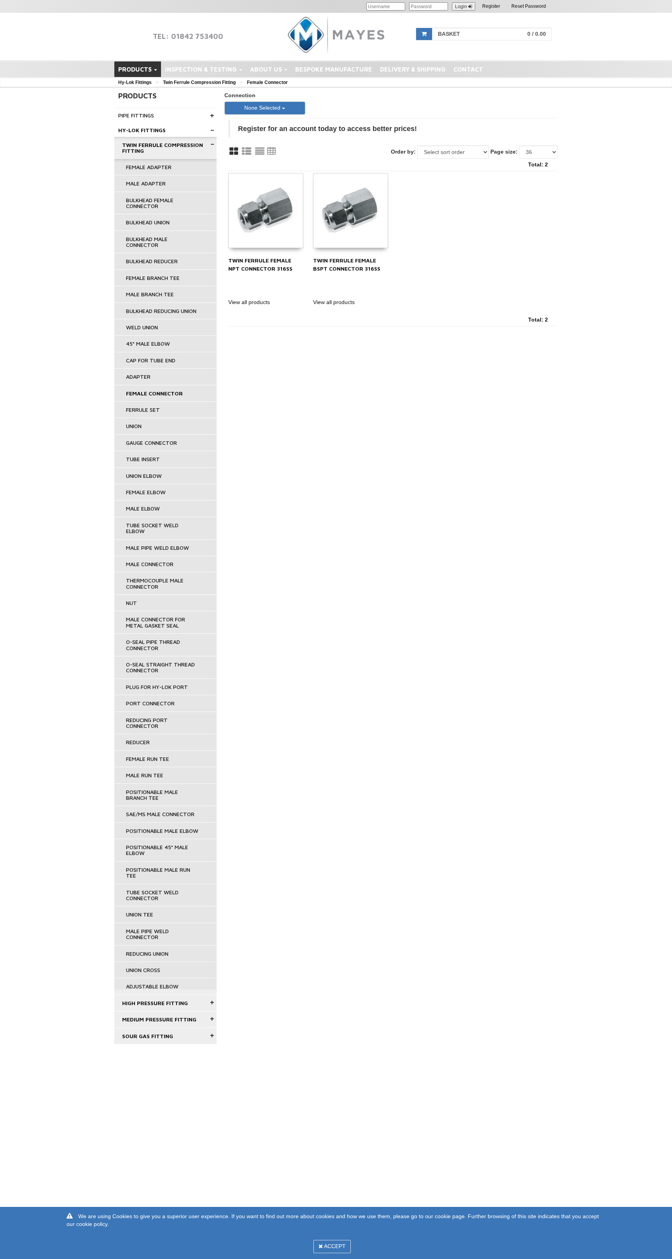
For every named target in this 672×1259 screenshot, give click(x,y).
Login (461, 6)
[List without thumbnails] (260, 151)
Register (491, 6)
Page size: (504, 152)
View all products (249, 302)
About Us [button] (267, 69)
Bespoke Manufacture (333, 69)
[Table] (271, 151)
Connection (240, 95)
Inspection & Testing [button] (201, 69)
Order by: (403, 152)
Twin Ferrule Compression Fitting (199, 82)
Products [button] (135, 69)
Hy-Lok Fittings (135, 82)
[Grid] (233, 151)
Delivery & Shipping (413, 69)
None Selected (263, 108)
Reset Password (528, 6)
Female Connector (267, 82)
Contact (468, 69)
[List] (246, 151)
